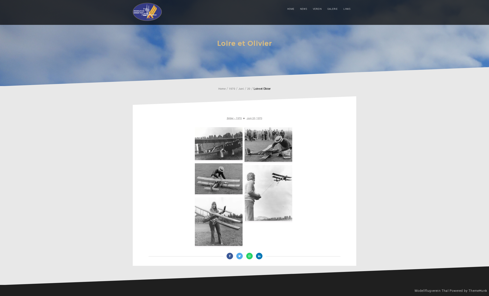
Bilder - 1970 (234, 118)
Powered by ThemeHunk (468, 291)
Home (290, 9)
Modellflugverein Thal (432, 291)
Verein (317, 9)
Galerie (332, 9)
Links (347, 9)
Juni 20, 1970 (254, 118)
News (303, 9)
